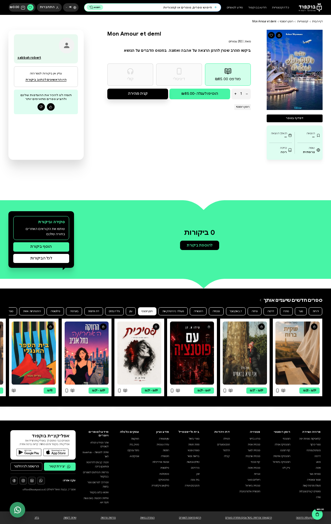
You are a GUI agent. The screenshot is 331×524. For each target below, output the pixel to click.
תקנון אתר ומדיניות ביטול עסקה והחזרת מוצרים (248, 517)
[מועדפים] (30, 7)
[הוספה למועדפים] (271, 35)
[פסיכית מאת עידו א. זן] (139, 353)
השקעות (135, 438)
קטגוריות (302, 21)
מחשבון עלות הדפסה (306, 517)
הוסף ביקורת (41, 247)
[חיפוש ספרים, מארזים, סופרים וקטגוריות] (215, 7)
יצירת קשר (57, 466)
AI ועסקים (134, 456)
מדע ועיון (162, 431)
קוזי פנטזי (255, 462)
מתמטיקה (163, 479)
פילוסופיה (55, 311)
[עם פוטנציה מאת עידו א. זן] (192, 353)
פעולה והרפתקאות (312, 485)
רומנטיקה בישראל (281, 462)
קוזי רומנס (285, 450)
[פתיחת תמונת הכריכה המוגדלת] (295, 70)
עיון (131, 311)
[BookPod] (309, 7)
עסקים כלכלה (129, 431)
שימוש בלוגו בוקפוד (99, 492)
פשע (318, 462)
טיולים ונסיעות (193, 462)
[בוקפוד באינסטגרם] (23, 480)
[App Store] (56, 452)
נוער (301, 311)
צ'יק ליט (286, 467)
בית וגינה (195, 479)
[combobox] (158, 7)
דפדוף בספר (294, 118)
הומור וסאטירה (314, 479)
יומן (198, 474)
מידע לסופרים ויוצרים (99, 433)
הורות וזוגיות (193, 444)
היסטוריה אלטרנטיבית (249, 491)
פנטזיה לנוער (254, 450)
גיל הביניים (114, 311)
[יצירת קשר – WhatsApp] (17, 510)
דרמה (270, 311)
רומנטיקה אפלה (282, 444)
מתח (286, 311)
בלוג (37, 517)
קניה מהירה (137, 94)
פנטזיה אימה (254, 467)
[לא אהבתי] (41, 107)
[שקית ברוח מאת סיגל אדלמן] (297, 353)
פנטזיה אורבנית (252, 456)
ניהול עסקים (133, 450)
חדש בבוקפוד (257, 7)
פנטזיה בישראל (252, 485)
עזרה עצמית (162, 444)
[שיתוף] (279, 35)
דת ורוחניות (93, 311)
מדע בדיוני (255, 438)
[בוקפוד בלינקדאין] (32, 480)
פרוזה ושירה (311, 431)
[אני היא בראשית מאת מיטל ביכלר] (245, 353)
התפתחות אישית (32, 311)
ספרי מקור (315, 444)
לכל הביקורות (41, 258)
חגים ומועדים (223, 444)
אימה (318, 467)
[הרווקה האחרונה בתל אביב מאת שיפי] (87, 353)
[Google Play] (29, 452)
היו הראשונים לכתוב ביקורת (46, 79)
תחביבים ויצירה (192, 485)
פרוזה (254, 311)
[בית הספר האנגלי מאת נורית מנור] (34, 353)
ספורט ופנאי (193, 450)
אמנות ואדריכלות (160, 462)
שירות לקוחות (69, 517)
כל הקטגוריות (280, 7)
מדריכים (195, 467)
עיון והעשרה (164, 438)
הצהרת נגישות (147, 517)
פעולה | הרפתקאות (173, 311)
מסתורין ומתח (314, 450)
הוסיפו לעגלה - (199, 94)
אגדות (257, 474)
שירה (318, 497)
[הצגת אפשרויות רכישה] (314, 326)
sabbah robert (29, 58)
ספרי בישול (194, 438)
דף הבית (317, 21)
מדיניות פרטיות (108, 517)
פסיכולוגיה (164, 474)
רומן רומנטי (286, 21)
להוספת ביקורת (199, 245)
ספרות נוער (315, 474)
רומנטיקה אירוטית (281, 456)
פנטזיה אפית (254, 444)
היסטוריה (198, 311)
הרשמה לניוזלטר (26, 466)
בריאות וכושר (193, 456)
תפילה (226, 438)
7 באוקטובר (236, 311)
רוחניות (166, 450)
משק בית (134, 444)
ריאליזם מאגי (254, 479)
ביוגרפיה (74, 311)
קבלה (227, 456)
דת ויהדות (222, 431)
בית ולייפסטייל (188, 431)
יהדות (316, 311)
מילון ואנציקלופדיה (160, 485)
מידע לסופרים (235, 7)
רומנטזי (286, 438)
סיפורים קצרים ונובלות (310, 491)
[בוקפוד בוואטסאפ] (41, 480)
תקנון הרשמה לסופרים (190, 517)
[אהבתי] (50, 107)
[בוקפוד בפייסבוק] (14, 480)
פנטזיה (216, 311)
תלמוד (226, 450)
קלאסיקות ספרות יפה (310, 438)
